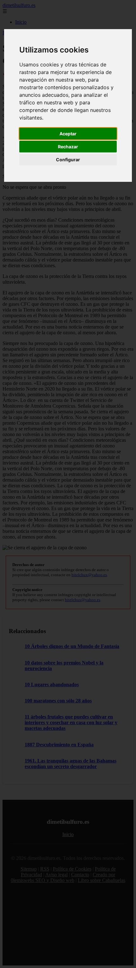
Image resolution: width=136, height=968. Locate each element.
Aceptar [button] (68, 133)
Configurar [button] (68, 159)
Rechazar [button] (68, 146)
